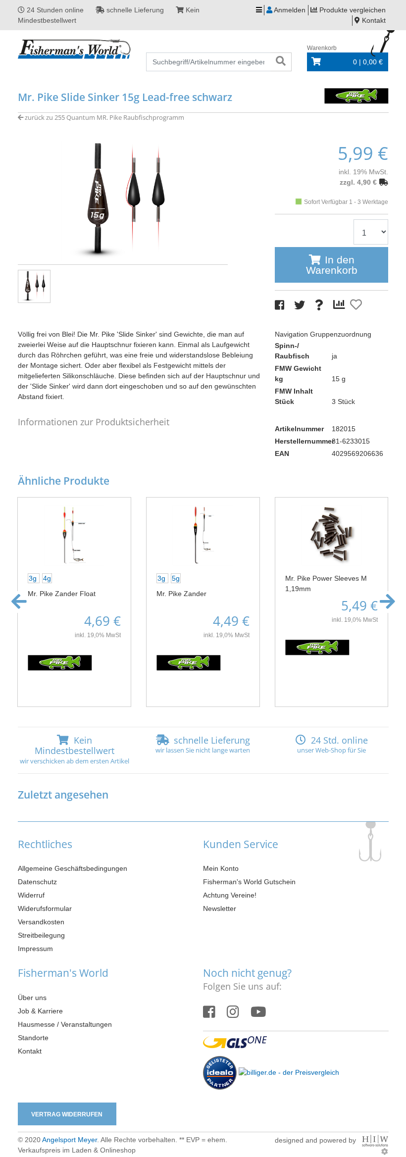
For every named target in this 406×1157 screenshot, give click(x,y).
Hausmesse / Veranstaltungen (65, 1024)
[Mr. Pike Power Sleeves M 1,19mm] (331, 535)
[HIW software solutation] (375, 1140)
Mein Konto (221, 868)
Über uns (32, 998)
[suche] (281, 61)
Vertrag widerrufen (66, 1114)
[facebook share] (279, 305)
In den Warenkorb (331, 265)
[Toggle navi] (259, 10)
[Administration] (384, 1152)
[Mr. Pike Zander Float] (74, 535)
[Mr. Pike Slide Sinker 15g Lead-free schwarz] (123, 200)
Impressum (35, 949)
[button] (19, 602)
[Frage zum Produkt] (319, 305)
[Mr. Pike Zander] (203, 535)
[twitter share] (299, 305)
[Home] (75, 49)
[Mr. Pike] (356, 95)
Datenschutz (37, 882)
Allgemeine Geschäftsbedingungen (72, 868)
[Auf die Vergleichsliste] (340, 305)
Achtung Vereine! (229, 895)
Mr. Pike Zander (181, 594)
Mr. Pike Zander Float (62, 594)
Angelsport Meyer (69, 1140)
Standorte (33, 1038)
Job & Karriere (40, 1011)
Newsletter (219, 908)
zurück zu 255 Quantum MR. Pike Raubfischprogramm (103, 117)
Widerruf (31, 895)
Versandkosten (41, 922)
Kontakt (30, 1051)
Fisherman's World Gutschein (249, 882)
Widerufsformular (45, 908)
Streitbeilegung (41, 935)
